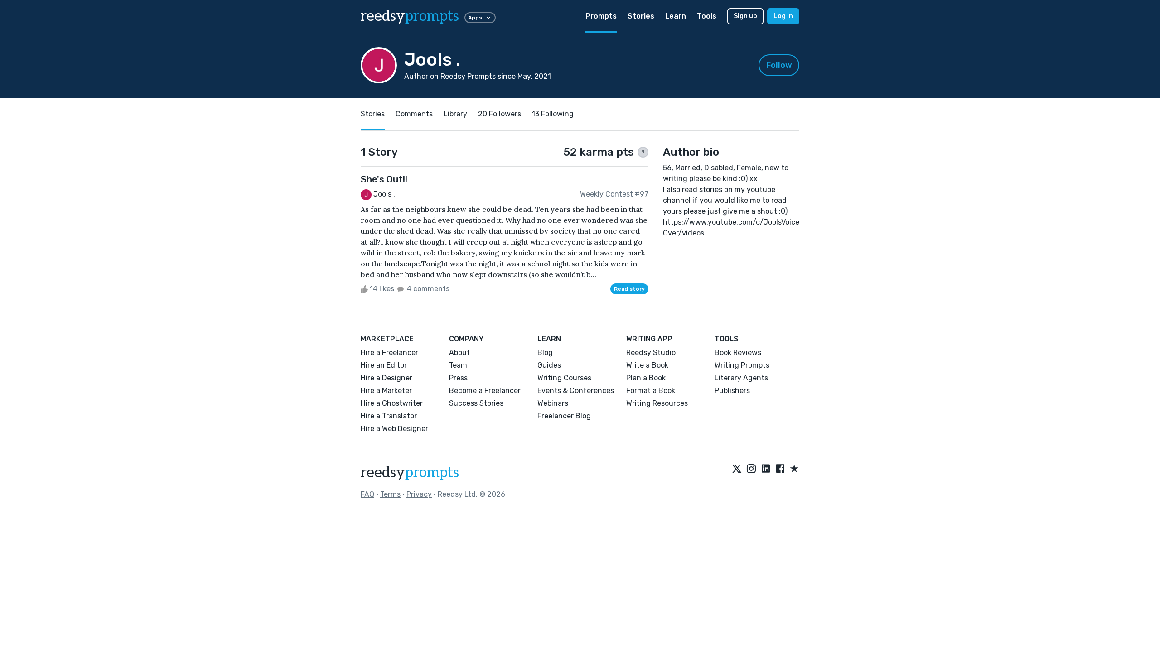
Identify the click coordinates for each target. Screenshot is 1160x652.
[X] (736, 469)
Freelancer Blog (564, 416)
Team (458, 365)
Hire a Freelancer (389, 352)
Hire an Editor (384, 365)
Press (458, 378)
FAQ (367, 494)
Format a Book (650, 390)
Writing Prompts (742, 365)
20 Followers (499, 114)
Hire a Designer (386, 378)
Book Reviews (738, 352)
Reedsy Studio (651, 352)
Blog (545, 352)
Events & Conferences (575, 390)
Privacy (419, 494)
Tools (706, 16)
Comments (414, 114)
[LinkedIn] (765, 469)
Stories (641, 16)
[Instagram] (751, 469)
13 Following (553, 114)
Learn (675, 16)
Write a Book (647, 365)
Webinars (552, 403)
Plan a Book (646, 378)
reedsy (410, 16)
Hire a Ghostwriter (392, 403)
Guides (549, 365)
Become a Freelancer (485, 390)
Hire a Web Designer (394, 428)
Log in (783, 16)
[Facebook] (780, 469)
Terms (390, 494)
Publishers (732, 390)
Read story (629, 289)
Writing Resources (657, 403)
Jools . (384, 194)
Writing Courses (564, 378)
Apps (475, 17)
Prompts (601, 16)
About (459, 352)
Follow (779, 65)
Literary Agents (741, 378)
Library (455, 114)
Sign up (745, 16)
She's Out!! (384, 179)
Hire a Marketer (386, 390)
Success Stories (476, 403)
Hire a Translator (389, 416)
